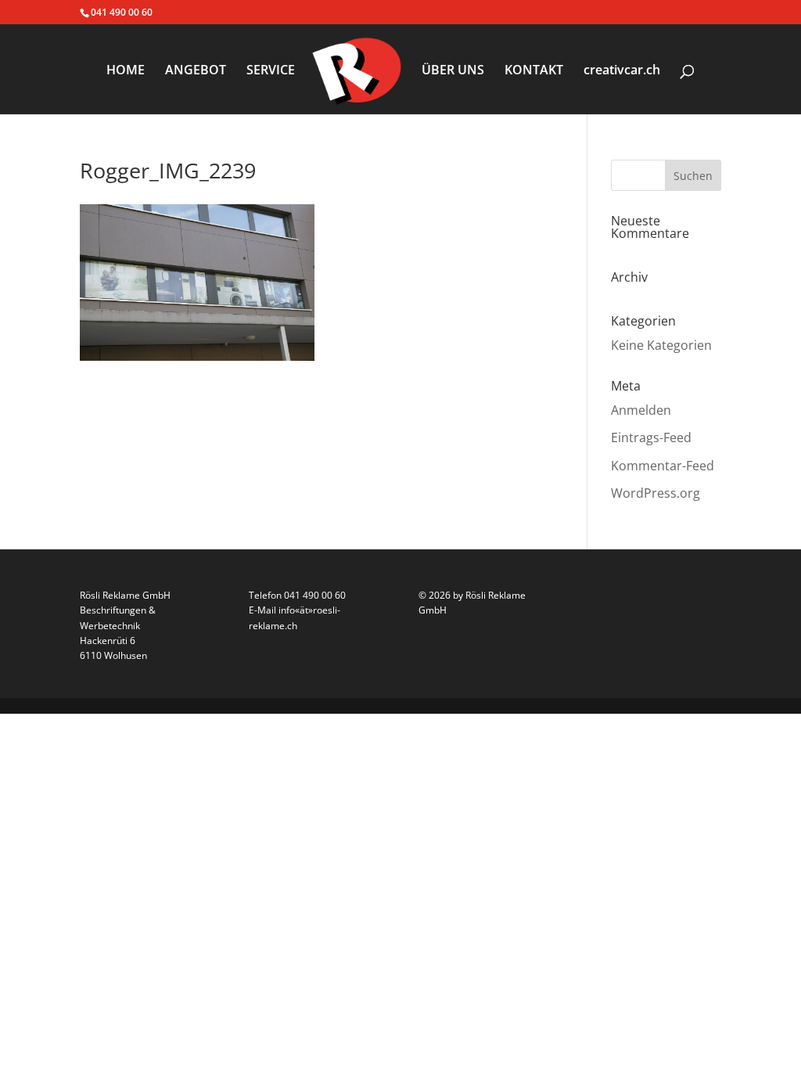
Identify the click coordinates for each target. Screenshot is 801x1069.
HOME (125, 71)
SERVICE (270, 71)
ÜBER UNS (453, 71)
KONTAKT (534, 71)
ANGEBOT (195, 71)
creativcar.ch (622, 71)
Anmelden (641, 410)
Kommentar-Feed (662, 465)
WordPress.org (655, 493)
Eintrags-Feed (651, 437)
